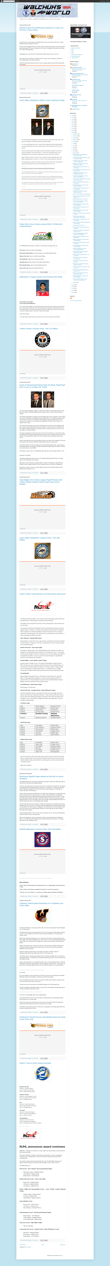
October (75, 137)
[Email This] (41, 93)
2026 (73, 115)
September (75, 139)
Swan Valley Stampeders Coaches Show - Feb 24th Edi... (80, 176)
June (74, 145)
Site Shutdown (75, 91)
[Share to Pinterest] (47, 93)
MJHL (73, 51)
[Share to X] (44, 93)
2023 (73, 121)
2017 (73, 132)
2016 (73, 284)
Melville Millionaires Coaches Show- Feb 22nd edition (40, 829)
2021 (73, 124)
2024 (73, 119)
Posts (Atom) (28, 1247)
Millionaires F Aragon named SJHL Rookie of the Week (41, 277)
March (74, 151)
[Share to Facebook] (45, 93)
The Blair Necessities (77, 67)
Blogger (61, 1255)
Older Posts (62, 1244)
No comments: (35, 93)
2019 (73, 128)
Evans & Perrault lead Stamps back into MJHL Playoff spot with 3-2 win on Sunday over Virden (42, 386)
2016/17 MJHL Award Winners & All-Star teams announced (42, 594)
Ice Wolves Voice (76, 109)
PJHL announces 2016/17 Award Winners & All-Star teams (80, 279)
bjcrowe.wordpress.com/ (77, 73)
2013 (73, 290)
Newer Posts (23, 1244)
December (75, 134)
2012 (73, 292)
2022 (73, 123)
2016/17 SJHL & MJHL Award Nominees (35, 1063)
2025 (73, 117)
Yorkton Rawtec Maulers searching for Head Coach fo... (81, 231)
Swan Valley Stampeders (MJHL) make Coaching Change (42, 100)
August (74, 141)
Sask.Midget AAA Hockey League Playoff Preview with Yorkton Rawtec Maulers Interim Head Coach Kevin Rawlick (41, 482)
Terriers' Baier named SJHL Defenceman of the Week (79, 217)
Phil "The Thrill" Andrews (77, 85)
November (75, 135)
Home (42, 1244)
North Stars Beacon (76, 94)
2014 (73, 288)
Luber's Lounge (75, 90)
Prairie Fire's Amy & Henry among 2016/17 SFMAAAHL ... (80, 161)
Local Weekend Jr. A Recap (79, 225)
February (75, 152)
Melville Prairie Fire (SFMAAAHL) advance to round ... (80, 155)
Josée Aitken (23, 54)
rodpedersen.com (76, 79)
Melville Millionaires (76, 56)
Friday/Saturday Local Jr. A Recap (80, 199)
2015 (73, 286)
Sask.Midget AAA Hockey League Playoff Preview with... (80, 173)
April (74, 149)
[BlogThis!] (42, 93)
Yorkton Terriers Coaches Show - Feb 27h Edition (39, 329)
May (74, 147)
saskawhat (74, 99)
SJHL (73, 53)
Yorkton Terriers (75, 57)
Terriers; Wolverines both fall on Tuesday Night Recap (79, 249)
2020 (73, 126)
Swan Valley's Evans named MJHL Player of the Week (80, 252)
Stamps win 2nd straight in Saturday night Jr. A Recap (80, 264)
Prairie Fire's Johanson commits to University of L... (80, 258)
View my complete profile (75, 300)
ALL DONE (74, 86)
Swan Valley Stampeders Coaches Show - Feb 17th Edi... (80, 201)
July (74, 143)
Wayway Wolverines (76, 48)
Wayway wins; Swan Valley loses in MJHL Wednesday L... (80, 273)
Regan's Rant (75, 64)
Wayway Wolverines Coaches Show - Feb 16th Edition (81, 204)
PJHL (73, 49)
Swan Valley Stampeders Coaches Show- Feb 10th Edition (80, 234)
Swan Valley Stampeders (77, 54)
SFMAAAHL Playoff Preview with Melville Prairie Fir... (80, 191)
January (75, 282)
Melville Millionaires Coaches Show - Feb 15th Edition (81, 211)
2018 (73, 130)
